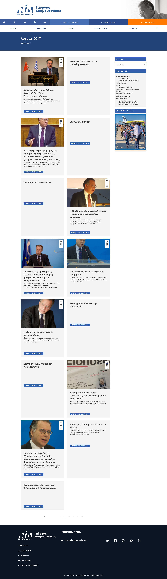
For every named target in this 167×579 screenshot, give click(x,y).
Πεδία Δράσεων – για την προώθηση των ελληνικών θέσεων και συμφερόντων (129, 102)
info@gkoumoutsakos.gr (76, 540)
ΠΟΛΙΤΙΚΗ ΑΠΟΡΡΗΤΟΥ (28, 565)
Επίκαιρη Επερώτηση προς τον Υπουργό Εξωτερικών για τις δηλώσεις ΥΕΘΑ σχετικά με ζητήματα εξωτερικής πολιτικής (42, 155)
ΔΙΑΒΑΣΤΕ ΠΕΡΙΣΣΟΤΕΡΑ (33, 111)
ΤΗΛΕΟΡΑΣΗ (23, 546)
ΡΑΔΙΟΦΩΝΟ (23, 555)
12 (69, 516)
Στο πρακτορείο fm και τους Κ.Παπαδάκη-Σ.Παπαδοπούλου (40, 486)
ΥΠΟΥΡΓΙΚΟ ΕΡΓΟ (121, 99)
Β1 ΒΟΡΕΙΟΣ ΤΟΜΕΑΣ (123, 76)
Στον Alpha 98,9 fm (80, 121)
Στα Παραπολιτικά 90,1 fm (38, 182)
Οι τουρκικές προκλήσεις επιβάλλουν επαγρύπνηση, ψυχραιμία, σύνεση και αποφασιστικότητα (38, 276)
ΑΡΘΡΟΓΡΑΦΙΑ (123, 78)
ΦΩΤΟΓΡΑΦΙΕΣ (24, 560)
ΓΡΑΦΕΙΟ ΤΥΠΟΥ (121, 83)
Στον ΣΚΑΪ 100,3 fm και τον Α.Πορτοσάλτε (38, 365)
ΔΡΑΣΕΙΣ (118, 85)
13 (73, 516)
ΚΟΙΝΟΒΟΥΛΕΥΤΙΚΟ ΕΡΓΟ (124, 93)
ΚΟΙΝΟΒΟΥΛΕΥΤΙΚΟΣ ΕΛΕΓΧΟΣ (129, 80)
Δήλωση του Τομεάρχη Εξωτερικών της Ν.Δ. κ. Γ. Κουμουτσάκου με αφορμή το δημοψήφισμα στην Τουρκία (39, 457)
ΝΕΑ (117, 95)
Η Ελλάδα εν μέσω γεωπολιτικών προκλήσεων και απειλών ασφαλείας (88, 213)
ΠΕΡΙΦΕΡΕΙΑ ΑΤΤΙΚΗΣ (123, 97)
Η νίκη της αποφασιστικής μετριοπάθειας (38, 333)
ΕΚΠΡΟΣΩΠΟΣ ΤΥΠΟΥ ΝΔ (124, 87)
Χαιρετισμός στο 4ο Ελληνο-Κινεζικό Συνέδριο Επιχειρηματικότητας (39, 93)
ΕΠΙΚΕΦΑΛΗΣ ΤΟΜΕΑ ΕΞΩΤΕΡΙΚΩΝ (127, 89)
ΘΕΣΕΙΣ (118, 91)
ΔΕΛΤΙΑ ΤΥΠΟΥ (24, 551)
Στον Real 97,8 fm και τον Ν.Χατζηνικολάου (83, 63)
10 (60, 516)
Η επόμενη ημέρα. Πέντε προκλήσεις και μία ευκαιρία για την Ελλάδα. (88, 395)
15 (82, 516)
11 (64, 516)
